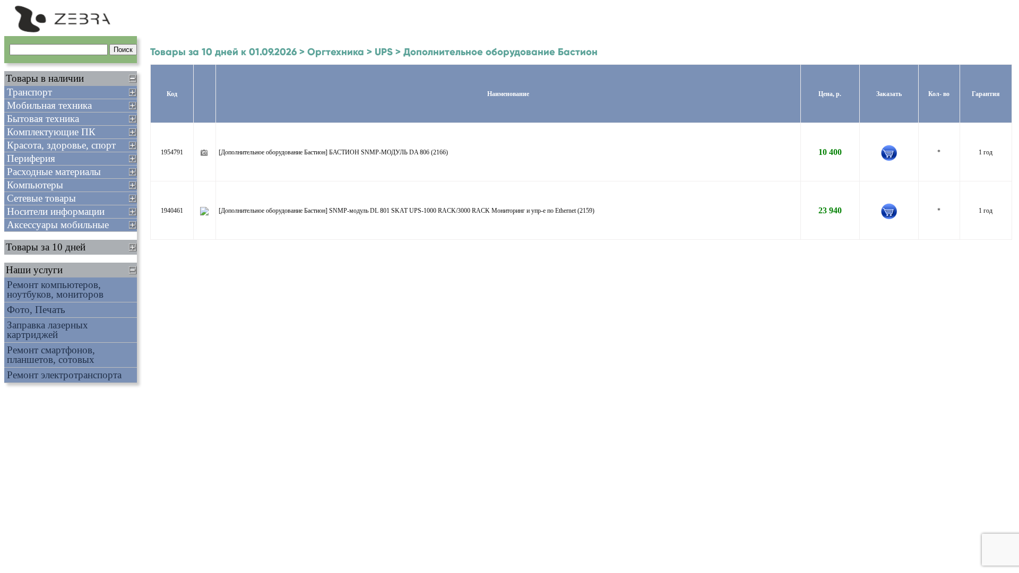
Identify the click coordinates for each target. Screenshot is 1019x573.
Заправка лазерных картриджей (47, 329)
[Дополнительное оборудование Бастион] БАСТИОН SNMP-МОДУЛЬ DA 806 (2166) (333, 152)
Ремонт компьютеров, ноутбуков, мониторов (55, 289)
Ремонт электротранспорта (64, 374)
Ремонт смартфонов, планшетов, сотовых (51, 354)
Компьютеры (35, 184)
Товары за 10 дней (45, 247)
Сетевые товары (41, 198)
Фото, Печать (36, 309)
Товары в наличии (45, 78)
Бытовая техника (43, 118)
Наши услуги (34, 269)
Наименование (508, 94)
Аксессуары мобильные (58, 224)
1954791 (172, 152)
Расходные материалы (54, 171)
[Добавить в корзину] (889, 153)
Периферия (31, 158)
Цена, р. (829, 94)
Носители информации (56, 211)
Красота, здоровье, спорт (61, 145)
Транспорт (29, 92)
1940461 (172, 210)
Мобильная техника (49, 105)
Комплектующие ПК (51, 131)
